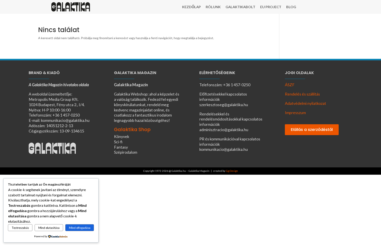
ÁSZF (290, 84)
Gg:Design (232, 170)
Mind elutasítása (49, 228)
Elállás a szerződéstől (312, 129)
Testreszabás (20, 228)
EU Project (270, 7)
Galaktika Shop (132, 129)
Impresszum (295, 112)
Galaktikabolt (240, 7)
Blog (291, 7)
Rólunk (213, 7)
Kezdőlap (191, 7)
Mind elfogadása (79, 228)
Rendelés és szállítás (302, 94)
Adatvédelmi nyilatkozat (305, 103)
